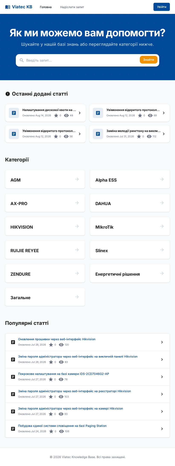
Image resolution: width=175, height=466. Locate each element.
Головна (46, 7)
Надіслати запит (72, 7)
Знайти (148, 59)
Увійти (161, 7)
